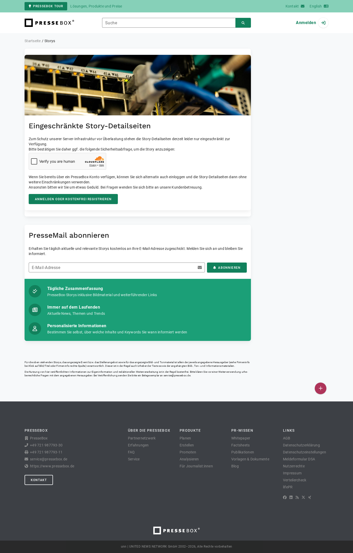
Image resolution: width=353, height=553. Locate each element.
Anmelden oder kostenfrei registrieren (73, 199)
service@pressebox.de (177, 375)
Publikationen (242, 452)
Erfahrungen (138, 445)
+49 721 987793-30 (46, 445)
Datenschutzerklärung (301, 445)
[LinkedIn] (291, 497)
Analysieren (189, 459)
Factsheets (240, 445)
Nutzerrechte (294, 466)
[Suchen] (243, 23)
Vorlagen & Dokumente (250, 459)
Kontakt (39, 480)
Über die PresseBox (149, 430)
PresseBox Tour (48, 6)
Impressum (292, 473)
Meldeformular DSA (299, 459)
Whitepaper (240, 438)
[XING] (309, 497)
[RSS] (297, 497)
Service (134, 459)
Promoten (188, 452)
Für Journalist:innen (196, 466)
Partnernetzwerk (142, 438)
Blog (235, 466)
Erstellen (187, 445)
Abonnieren (229, 268)
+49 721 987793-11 (46, 452)
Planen (185, 438)
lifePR (288, 487)
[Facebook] (285, 497)
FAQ (131, 452)
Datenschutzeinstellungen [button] (304, 452)
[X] (303, 497)
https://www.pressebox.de (52, 466)
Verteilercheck (294, 480)
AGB (286, 438)
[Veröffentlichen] (320, 388)
